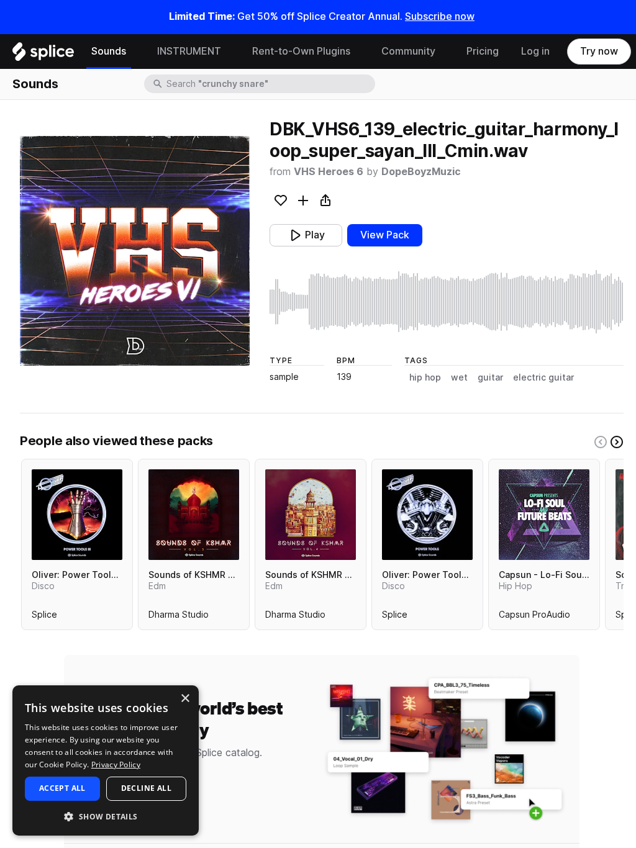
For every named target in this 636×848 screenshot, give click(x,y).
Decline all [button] (146, 788)
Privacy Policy (115, 764)
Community (408, 51)
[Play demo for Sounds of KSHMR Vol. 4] (311, 515)
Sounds (108, 51)
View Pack (384, 235)
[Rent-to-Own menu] (359, 51)
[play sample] (447, 301)
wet (459, 377)
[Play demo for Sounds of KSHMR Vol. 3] (194, 515)
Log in (535, 51)
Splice (44, 617)
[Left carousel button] (601, 442)
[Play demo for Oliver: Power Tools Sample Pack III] (77, 515)
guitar (490, 377)
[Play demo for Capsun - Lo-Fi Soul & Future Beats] (544, 515)
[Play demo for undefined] (135, 251)
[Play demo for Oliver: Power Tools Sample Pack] (427, 515)
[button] (105, 816)
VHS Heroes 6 (328, 172)
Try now (599, 51)
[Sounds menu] (135, 51)
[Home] (43, 54)
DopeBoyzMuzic (421, 172)
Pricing (482, 51)
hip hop (425, 377)
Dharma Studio (178, 617)
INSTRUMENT (189, 51)
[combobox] (269, 84)
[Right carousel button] (617, 442)
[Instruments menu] (230, 51)
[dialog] (105, 760)
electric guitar (543, 377)
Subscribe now (440, 16)
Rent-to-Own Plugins (301, 51)
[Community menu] (444, 51)
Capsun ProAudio (534, 617)
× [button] (184, 698)
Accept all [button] (62, 788)
